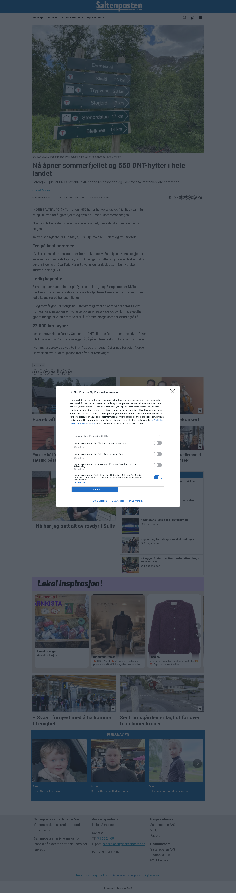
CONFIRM (95, 489)
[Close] (173, 392)
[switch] (158, 443)
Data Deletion (100, 500)
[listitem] (118, 436)
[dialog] (118, 446)
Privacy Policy (136, 500)
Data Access (118, 500)
